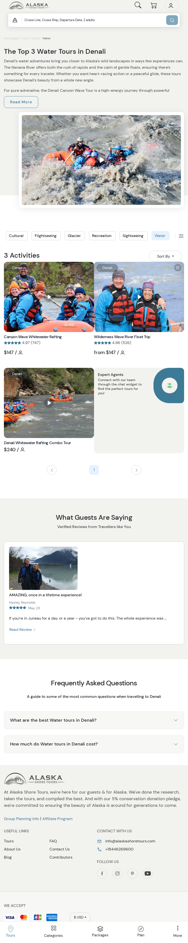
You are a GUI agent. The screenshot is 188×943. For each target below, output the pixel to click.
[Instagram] (117, 873)
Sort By (164, 256)
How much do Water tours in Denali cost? (54, 744)
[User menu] (172, 5)
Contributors (60, 857)
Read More (21, 102)
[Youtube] (147, 873)
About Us (12, 849)
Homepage (11, 38)
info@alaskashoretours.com (129, 841)
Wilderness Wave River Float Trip (122, 336)
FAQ (53, 841)
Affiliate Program (57, 818)
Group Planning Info (21, 818)
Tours (25, 38)
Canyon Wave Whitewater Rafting (33, 336)
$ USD (78, 917)
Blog (8, 857)
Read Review (21, 629)
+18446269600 (118, 849)
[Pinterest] (132, 873)
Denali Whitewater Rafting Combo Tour (37, 442)
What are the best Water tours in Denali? (53, 720)
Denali (36, 38)
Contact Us (59, 849)
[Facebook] (102, 873)
